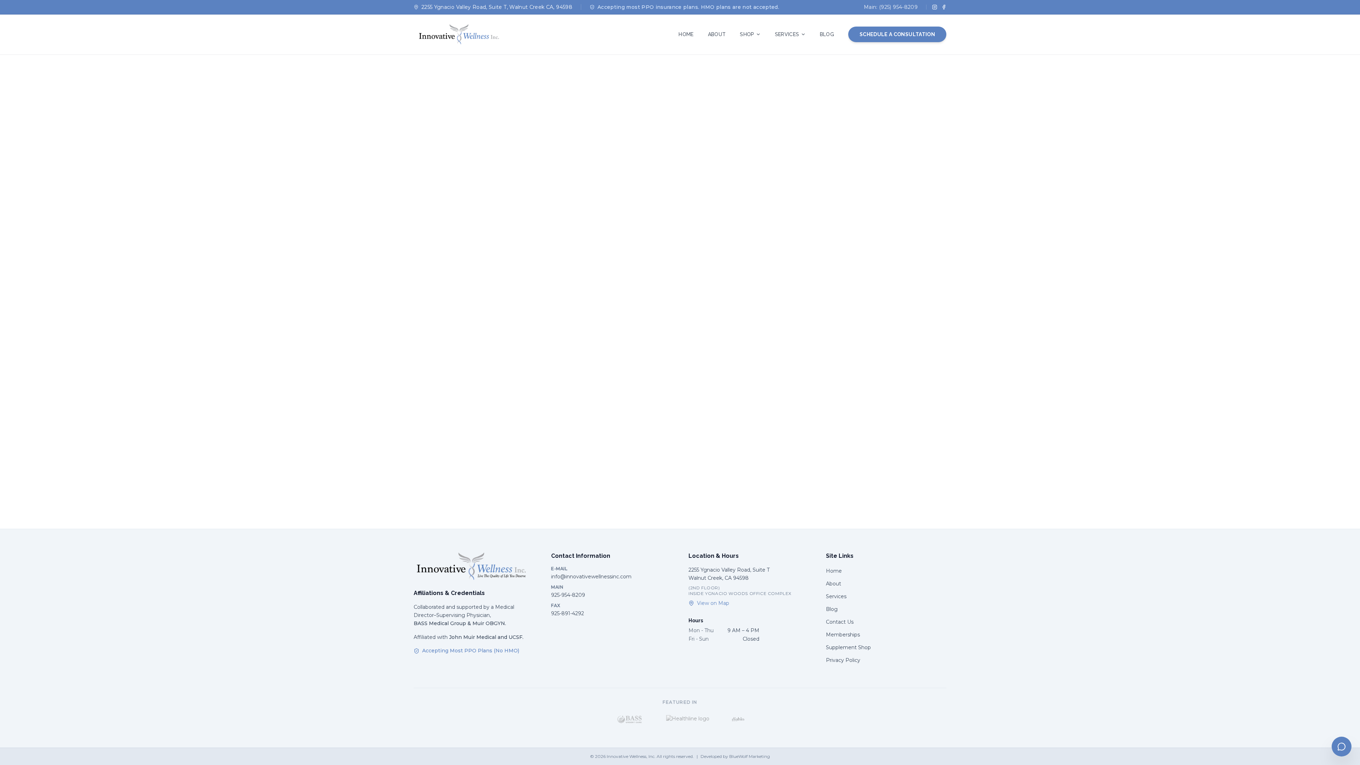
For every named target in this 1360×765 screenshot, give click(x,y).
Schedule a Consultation (897, 34)
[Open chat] (1342, 746)
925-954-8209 (568, 595)
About (833, 583)
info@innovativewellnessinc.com (591, 576)
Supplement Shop (848, 647)
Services (836, 596)
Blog (832, 609)
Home (834, 571)
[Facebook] (943, 7)
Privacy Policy (843, 660)
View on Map (713, 603)
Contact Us (840, 622)
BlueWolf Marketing (749, 756)
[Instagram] (934, 7)
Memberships (843, 634)
